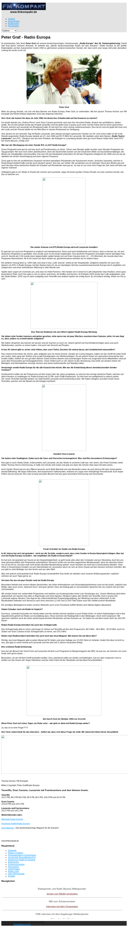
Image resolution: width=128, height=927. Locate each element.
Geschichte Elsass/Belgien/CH (22, 857)
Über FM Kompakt (16, 874)
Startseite (12, 850)
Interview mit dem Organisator (62, 906)
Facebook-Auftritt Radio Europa (15, 823)
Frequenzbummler (16, 864)
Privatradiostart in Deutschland (22, 855)
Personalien (13, 867)
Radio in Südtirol (15, 853)
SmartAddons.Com (21, 924)
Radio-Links (13, 871)
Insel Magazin (7, 828)
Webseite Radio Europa (12, 819)
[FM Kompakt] (23, 12)
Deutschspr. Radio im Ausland (21, 860)
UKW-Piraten (14, 869)
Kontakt (11, 876)
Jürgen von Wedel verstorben (62, 893)
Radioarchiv (13, 862)
